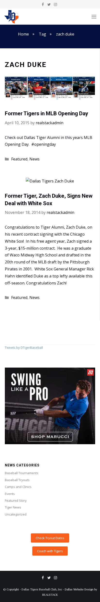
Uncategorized (15, 514)
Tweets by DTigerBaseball (24, 347)
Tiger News (13, 507)
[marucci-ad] (50, 443)
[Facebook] (43, 4)
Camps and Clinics (18, 487)
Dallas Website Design (79, 589)
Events (10, 494)
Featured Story (16, 500)
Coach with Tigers (50, 551)
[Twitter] (49, 4)
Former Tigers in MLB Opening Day (46, 113)
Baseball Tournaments (21, 473)
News (34, 159)
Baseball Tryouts (17, 480)
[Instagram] (55, 4)
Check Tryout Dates (50, 538)
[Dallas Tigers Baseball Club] (12, 16)
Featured (19, 159)
